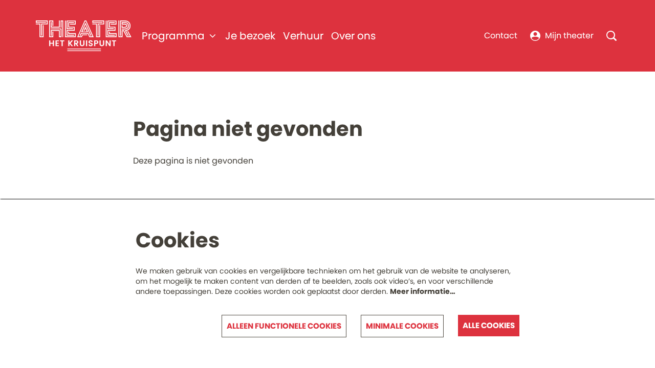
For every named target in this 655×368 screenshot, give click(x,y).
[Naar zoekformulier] (611, 35)
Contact (500, 35)
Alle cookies (489, 325)
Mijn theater (569, 35)
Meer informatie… (422, 291)
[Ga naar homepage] (84, 35)
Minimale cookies (402, 325)
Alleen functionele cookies (284, 325)
